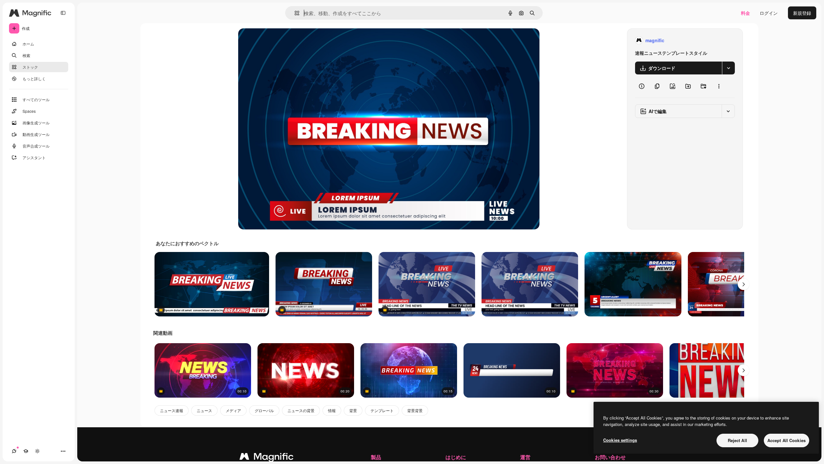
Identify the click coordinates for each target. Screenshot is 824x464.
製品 (376, 457)
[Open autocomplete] (294, 13)
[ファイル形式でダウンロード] (728, 68)
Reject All (737, 440)
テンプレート (382, 410)
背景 (353, 410)
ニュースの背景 (300, 410)
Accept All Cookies (786, 440)
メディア (233, 410)
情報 (332, 410)
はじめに (455, 457)
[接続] (14, 451)
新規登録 (802, 13)
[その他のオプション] (718, 86)
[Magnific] (266, 458)
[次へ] (743, 284)
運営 (525, 457)
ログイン (769, 13)
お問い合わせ (610, 457)
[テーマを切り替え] (37, 451)
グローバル (264, 410)
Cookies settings (620, 440)
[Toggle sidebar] (63, 13)
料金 (745, 13)
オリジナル (282, 40)
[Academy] (26, 451)
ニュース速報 (171, 410)
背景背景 (415, 410)
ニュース (204, 410)
